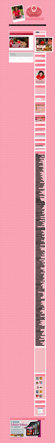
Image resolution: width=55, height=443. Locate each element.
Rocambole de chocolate (38, 323)
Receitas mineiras (42, 314)
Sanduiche (37, 329)
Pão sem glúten (37, 296)
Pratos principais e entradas (39, 309)
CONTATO (43, 25)
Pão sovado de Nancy (38, 297)
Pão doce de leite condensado (39, 293)
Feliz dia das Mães (38, 242)
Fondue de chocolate (38, 252)
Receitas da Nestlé (38, 314)
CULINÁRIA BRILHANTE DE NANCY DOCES (40, 228)
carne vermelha (37, 213)
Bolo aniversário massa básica (39, 178)
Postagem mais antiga (30, 58)
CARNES (41, 213)
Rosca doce (37, 326)
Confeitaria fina (37, 220)
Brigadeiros (42, 205)
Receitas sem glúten (38, 316)
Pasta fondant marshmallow (39, 303)
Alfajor (41, 161)
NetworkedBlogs (39, 408)
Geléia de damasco (42, 255)
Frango (42, 252)
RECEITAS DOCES (16, 25)
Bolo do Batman (37, 190)
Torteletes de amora (38, 342)
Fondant (43, 250)
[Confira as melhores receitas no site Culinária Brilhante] (9, 27)
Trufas (41, 344)
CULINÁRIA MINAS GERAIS (39, 231)
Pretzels (44, 309)
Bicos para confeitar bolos (39, 169)
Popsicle (37, 308)
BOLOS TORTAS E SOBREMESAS (40, 201)
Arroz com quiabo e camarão (39, 164)
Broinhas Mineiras (38, 207)
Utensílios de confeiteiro (38, 345)
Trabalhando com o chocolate (39, 343)
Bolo (41, 177)
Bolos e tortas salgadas (38, 200)
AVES (39, 165)
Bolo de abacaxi (37, 181)
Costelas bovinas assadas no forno (40, 223)
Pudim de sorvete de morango (39, 312)
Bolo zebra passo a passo (38, 197)
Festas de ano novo (38, 244)
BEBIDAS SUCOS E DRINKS (39, 167)
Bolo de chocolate (38, 182)
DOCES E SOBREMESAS (39, 236)
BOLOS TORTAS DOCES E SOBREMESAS (40, 202)
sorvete (43, 331)
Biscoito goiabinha (38, 174)
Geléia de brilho (37, 255)
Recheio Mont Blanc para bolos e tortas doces (40, 317)
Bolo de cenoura (42, 181)
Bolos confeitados (38, 198)
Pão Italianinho (41, 294)
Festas (44, 243)
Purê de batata (37, 313)
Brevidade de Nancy (38, 205)
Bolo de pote (41, 187)
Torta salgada (43, 340)
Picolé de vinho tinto (40, 307)
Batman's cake (37, 166)
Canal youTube (37, 211)
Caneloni (41, 211)
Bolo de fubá (37, 185)
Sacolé (43, 327)
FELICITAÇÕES (38, 241)
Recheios (43, 318)
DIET (43, 234)
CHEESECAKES (43, 214)
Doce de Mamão (42, 235)
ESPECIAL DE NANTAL (39, 239)
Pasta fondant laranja (38, 302)
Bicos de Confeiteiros (40, 168)
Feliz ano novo (42, 241)
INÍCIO (10, 25)
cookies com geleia (40, 222)
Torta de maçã (37, 339)
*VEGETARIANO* (38, 160)
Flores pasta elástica (38, 249)
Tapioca (39, 336)
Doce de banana (37, 235)
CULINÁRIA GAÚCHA (38, 230)
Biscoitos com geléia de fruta (39, 175)
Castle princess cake (38, 214)
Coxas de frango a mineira (39, 224)
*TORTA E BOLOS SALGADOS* (40, 159)
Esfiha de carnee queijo (38, 238)
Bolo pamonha (37, 193)
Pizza (43, 307)
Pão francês (37, 294)
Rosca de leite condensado (39, 325)
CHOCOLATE (37, 215)
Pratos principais (40, 308)
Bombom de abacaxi (38, 203)
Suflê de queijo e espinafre (39, 334)
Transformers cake (38, 344)
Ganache (43, 253)
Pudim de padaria (38, 311)
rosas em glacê (37, 324)
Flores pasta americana (38, 248)
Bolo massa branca (38, 191)
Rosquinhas (43, 326)
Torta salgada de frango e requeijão (40, 341)
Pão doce (37, 292)
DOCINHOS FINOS (38, 237)
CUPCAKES (42, 232)
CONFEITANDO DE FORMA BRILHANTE (40, 219)
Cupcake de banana (38, 232)
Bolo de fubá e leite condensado (39, 186)
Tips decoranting (42, 338)
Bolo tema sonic (37, 196)
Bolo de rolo (37, 188)
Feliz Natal (37, 243)
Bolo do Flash (41, 190)
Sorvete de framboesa (38, 332)
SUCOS (41, 333)
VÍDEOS (43, 345)
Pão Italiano (37, 295)
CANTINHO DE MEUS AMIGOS (39, 212)
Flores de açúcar (38, 247)
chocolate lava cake (38, 216)
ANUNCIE (40, 25)
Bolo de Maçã (37, 187)
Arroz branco (37, 162)
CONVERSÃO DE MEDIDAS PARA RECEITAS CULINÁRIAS (40, 221)
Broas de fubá (37, 206)
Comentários (37, 99)
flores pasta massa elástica (39, 250)
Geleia (41, 254)
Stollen (42, 332)
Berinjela (37, 168)
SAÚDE (40, 329)
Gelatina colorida (38, 254)
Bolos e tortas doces (38, 199)
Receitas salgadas (43, 315)
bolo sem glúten (42, 195)
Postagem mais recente (12, 58)
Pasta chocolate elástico (38, 301)
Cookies (37, 222)
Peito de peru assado (38, 304)
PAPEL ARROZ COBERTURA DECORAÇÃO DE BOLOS (40, 299)
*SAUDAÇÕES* (37, 158)
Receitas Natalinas (38, 315)
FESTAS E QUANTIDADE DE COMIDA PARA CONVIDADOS (40, 245)
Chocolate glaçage (42, 215)
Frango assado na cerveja (39, 253)
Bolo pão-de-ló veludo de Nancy (39, 194)
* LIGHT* (37, 154)
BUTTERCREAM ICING (39, 208)
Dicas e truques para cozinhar (39, 234)
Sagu (36, 328)
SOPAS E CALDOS (38, 330)
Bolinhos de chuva (38, 177)
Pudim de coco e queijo (38, 310)
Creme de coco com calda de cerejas (40, 225)
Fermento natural (41, 243)
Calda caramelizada (38, 209)
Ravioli (40, 313)
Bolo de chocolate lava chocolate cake (40, 183)
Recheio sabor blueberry (38, 318)
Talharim (37, 336)
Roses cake (40, 326)
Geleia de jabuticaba (38, 256)
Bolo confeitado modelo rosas (39, 180)
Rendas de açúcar (38, 320)
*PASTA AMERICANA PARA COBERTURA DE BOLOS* (40, 157)
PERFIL (12, 25)
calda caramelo (42, 209)
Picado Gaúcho (42, 306)
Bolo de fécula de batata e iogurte (40, 184)
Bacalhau (42, 165)
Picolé (36, 307)
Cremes (36, 226)
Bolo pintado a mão (38, 195)
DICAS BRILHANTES (32, 25)
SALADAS (38, 328)
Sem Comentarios (20, 35)
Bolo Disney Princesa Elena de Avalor (40, 189)
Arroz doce (37, 165)
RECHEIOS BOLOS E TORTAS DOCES (40, 319)
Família (43, 239)
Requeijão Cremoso (38, 322)
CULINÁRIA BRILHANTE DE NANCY (40, 227)
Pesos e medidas (37, 306)
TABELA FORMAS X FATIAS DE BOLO (40, 335)
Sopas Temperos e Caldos (39, 331)
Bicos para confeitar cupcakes (39, 170)
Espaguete (43, 238)
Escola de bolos (43, 237)
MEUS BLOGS (36, 25)
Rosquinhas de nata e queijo (39, 327)
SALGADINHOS (42, 328)
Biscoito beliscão (38, 172)
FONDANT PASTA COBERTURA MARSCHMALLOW (40, 251)
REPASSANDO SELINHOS (39, 321)
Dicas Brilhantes (39, 233)
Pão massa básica (41, 295)
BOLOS (43, 197)
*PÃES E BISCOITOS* (38, 156)
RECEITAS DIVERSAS (27, 25)
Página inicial (21, 58)
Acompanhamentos (38, 161)
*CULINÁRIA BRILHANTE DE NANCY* (40, 155)
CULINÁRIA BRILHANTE (39, 409)
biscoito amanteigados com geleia (39, 171)
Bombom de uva (43, 203)
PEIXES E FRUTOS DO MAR (39, 305)
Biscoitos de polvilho (38, 176)
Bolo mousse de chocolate (39, 192)
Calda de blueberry (38, 210)
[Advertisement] (38, 360)
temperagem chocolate (38, 337)
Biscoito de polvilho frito (38, 173)
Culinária (41, 411)
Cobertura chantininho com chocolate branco (40, 217)
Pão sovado (41, 296)
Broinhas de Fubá (42, 206)
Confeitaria (39, 411)
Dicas (36, 233)
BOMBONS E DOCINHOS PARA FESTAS (40, 204)
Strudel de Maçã (37, 333)
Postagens (37, 98)
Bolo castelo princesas (38, 179)
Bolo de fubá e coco (41, 185)
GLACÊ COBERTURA (38, 257)
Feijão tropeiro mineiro (38, 240)
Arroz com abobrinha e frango (39, 163)
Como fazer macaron (38, 218)
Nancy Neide (12, 35)
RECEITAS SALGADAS (21, 25)
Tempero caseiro (37, 338)
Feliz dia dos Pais (43, 242)
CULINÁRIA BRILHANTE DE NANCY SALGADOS (40, 229)
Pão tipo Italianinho (38, 298)
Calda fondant (42, 210)
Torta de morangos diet (38, 340)
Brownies (42, 207)
